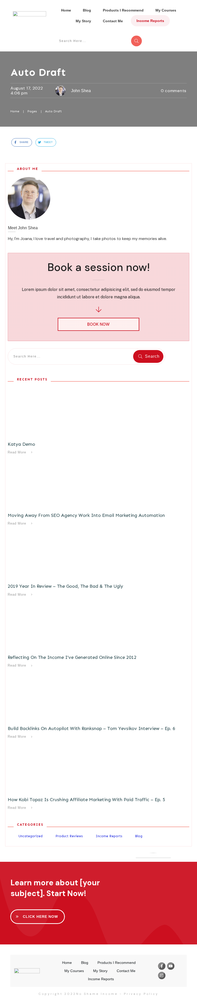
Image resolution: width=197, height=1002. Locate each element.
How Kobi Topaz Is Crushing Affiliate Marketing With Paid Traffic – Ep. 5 (86, 799)
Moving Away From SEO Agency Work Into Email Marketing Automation (86, 515)
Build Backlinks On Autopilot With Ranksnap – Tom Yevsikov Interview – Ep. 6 (91, 728)
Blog (138, 836)
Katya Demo (21, 444)
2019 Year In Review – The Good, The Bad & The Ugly (65, 586)
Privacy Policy (141, 994)
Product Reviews (69, 836)
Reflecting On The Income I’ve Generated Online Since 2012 (72, 657)
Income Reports (109, 836)
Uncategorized (30, 836)
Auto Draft (38, 72)
